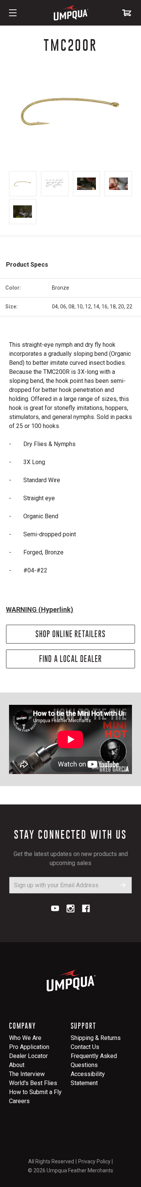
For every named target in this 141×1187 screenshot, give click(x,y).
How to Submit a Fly (35, 1092)
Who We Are (25, 1037)
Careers (19, 1101)
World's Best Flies (33, 1083)
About (16, 1065)
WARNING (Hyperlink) (39, 609)
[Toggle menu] (13, 13)
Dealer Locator (28, 1055)
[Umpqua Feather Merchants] (71, 13)
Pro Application (29, 1046)
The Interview (27, 1074)
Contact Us (85, 1046)
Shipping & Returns (96, 1037)
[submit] (123, 885)
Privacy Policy (94, 1161)
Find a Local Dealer (70, 658)
